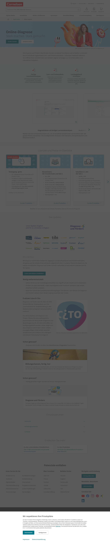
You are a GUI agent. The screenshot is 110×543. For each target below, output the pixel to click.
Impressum (26, 539)
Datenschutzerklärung (38, 539)
